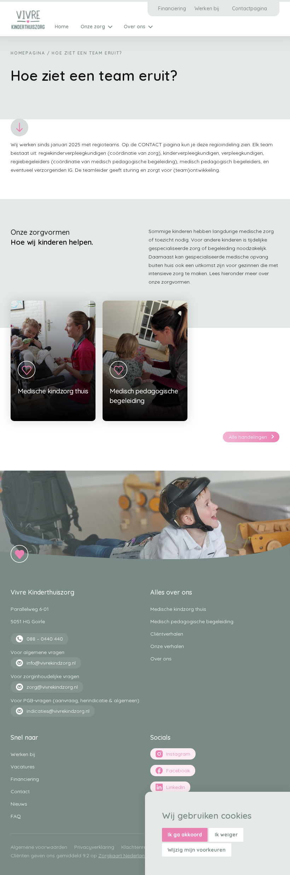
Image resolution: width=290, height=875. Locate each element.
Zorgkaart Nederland (123, 855)
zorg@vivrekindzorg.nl (52, 687)
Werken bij (207, 8)
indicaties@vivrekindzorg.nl (58, 711)
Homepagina (28, 53)
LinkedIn (175, 787)
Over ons (134, 26)
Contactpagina (249, 8)
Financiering (172, 8)
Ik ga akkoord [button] (185, 834)
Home (62, 26)
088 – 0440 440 (45, 639)
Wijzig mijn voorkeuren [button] (197, 850)
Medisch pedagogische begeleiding (191, 621)
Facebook (178, 770)
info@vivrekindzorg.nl (51, 663)
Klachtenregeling (141, 847)
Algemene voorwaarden (39, 847)
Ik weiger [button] (226, 834)
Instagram (178, 754)
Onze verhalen (167, 646)
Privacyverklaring (94, 847)
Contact (20, 791)
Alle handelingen (248, 437)
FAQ (16, 816)
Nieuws (19, 804)
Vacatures (23, 766)
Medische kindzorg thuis (178, 609)
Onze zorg (93, 26)
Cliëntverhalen (166, 634)
